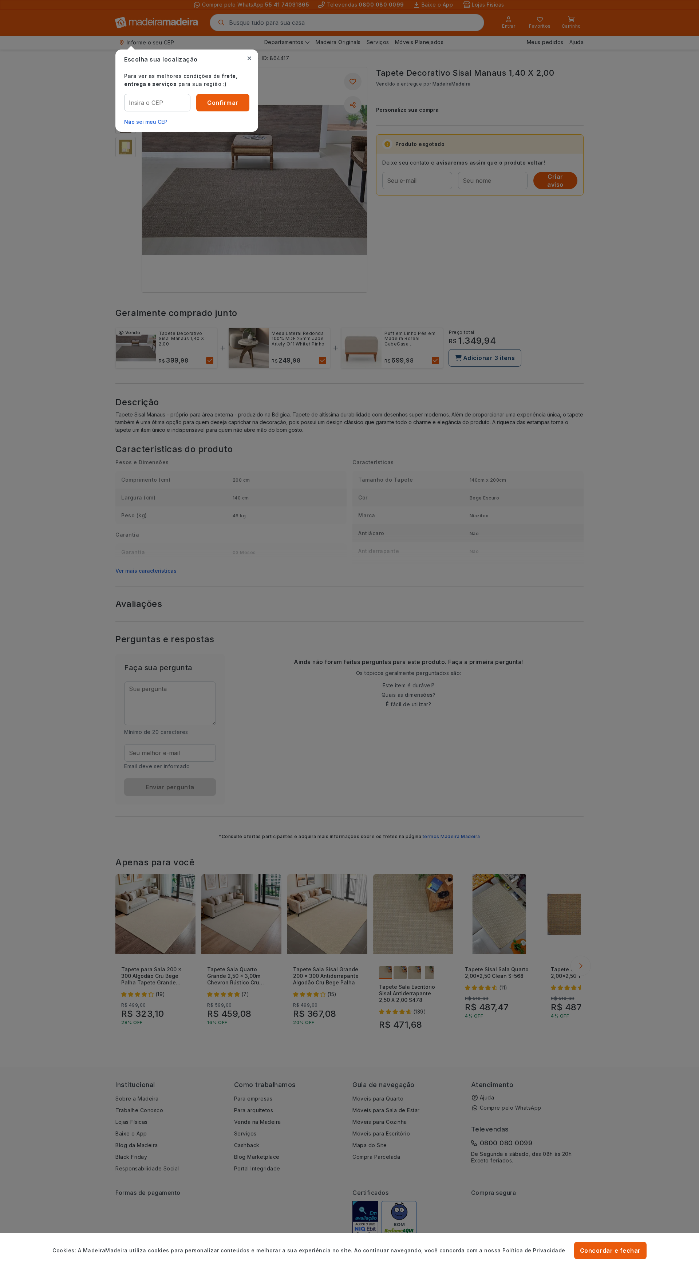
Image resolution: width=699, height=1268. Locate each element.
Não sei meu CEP (145, 122)
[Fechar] (249, 58)
